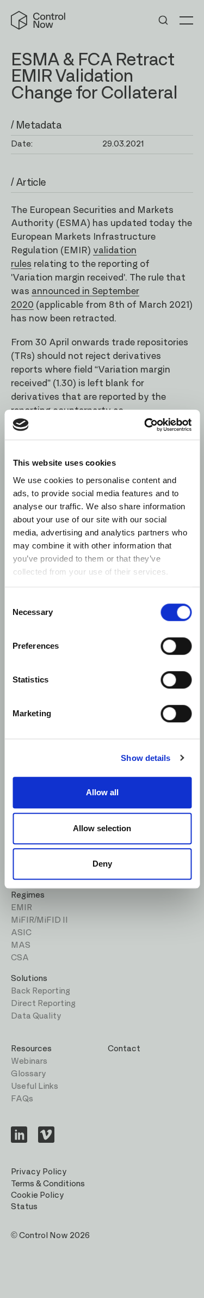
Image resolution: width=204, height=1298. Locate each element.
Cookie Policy (37, 1195)
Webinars (29, 1061)
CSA (20, 958)
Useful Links (34, 1086)
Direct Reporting (43, 1004)
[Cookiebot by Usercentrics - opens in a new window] (145, 425)
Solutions (29, 978)
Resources (31, 1049)
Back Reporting (40, 991)
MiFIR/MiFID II (39, 920)
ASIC (21, 933)
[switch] (175, 646)
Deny (102, 863)
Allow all (102, 792)
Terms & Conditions (48, 1184)
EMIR (21, 908)
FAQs (22, 1099)
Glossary (28, 1074)
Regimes (28, 895)
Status (24, 1207)
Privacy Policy (39, 1172)
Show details (145, 758)
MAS (20, 945)
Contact (124, 1049)
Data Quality (36, 1016)
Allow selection (102, 828)
